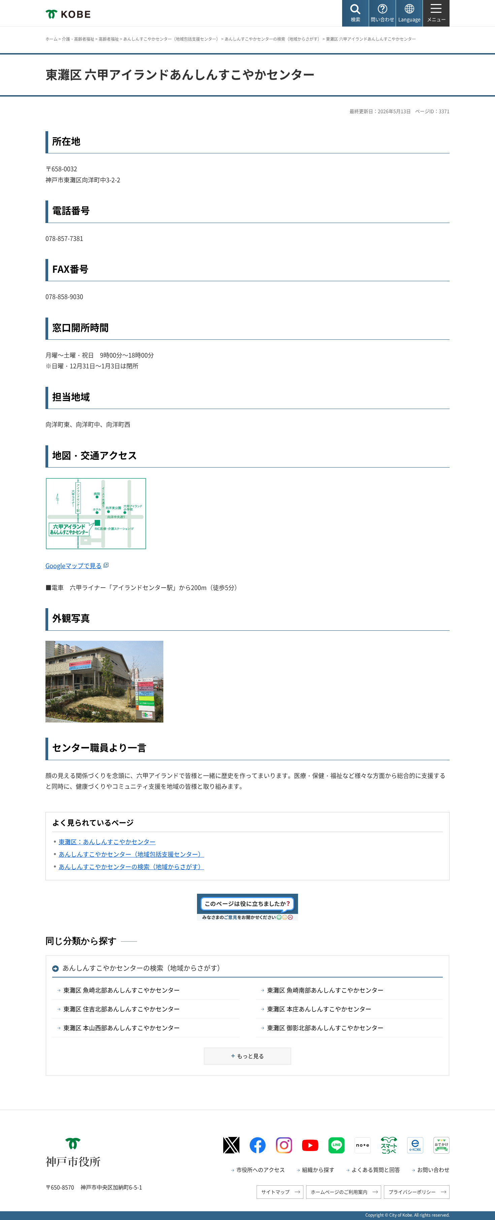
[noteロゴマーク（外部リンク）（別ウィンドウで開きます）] (363, 1145)
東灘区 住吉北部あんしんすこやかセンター (121, 1008)
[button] (355, 13)
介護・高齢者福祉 (78, 39)
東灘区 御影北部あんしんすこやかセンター (325, 1027)
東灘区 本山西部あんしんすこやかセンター (121, 1027)
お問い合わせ (433, 1169)
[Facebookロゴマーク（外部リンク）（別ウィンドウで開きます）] (258, 1145)
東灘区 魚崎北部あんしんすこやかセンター (121, 990)
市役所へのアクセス (260, 1169)
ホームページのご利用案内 (339, 1191)
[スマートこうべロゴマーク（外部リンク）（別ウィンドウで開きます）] (389, 1145)
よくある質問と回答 (376, 1169)
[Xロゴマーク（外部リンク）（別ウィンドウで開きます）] (231, 1145)
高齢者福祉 (109, 39)
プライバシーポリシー (412, 1191)
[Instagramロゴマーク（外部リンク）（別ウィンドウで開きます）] (284, 1145)
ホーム (51, 39)
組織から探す (318, 1169)
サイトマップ (275, 1191)
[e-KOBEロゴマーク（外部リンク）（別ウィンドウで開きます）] (415, 1145)
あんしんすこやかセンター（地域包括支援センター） (171, 39)
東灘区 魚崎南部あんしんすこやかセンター (325, 990)
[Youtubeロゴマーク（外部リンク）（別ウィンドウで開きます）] (310, 1145)
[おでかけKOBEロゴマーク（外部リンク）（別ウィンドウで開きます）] (441, 1145)
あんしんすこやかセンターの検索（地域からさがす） (273, 39)
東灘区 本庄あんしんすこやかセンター (319, 1008)
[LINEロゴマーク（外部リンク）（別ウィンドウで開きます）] (336, 1145)
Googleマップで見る (73, 565)
